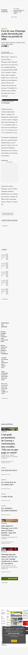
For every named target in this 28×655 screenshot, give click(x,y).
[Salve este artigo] (8, 46)
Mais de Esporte (12, 578)
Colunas (3, 626)
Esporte (4, 28)
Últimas (4, 11)
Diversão (3, 621)
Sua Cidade (8, 610)
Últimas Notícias (3, 613)
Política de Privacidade (14, 633)
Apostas (9, 613)
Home (2, 610)
